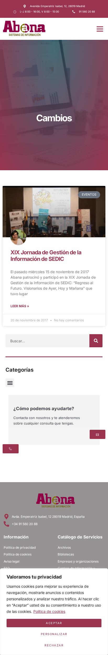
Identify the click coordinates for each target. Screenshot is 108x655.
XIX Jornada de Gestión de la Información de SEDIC (45, 255)
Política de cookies (49, 611)
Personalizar (54, 634)
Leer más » (19, 306)
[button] (99, 28)
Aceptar (54, 623)
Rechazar (54, 645)
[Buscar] (95, 340)
